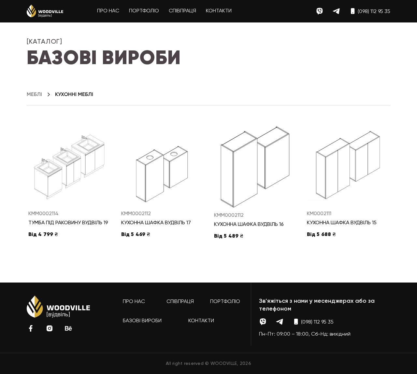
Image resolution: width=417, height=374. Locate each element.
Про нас (108, 11)
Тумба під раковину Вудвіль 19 (68, 223)
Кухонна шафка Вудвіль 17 (156, 223)
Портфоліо (144, 11)
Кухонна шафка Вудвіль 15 (342, 223)
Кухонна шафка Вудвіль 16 (249, 224)
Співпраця (182, 11)
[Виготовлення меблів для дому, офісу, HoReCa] (45, 11)
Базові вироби (142, 321)
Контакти (219, 11)
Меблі (34, 94)
